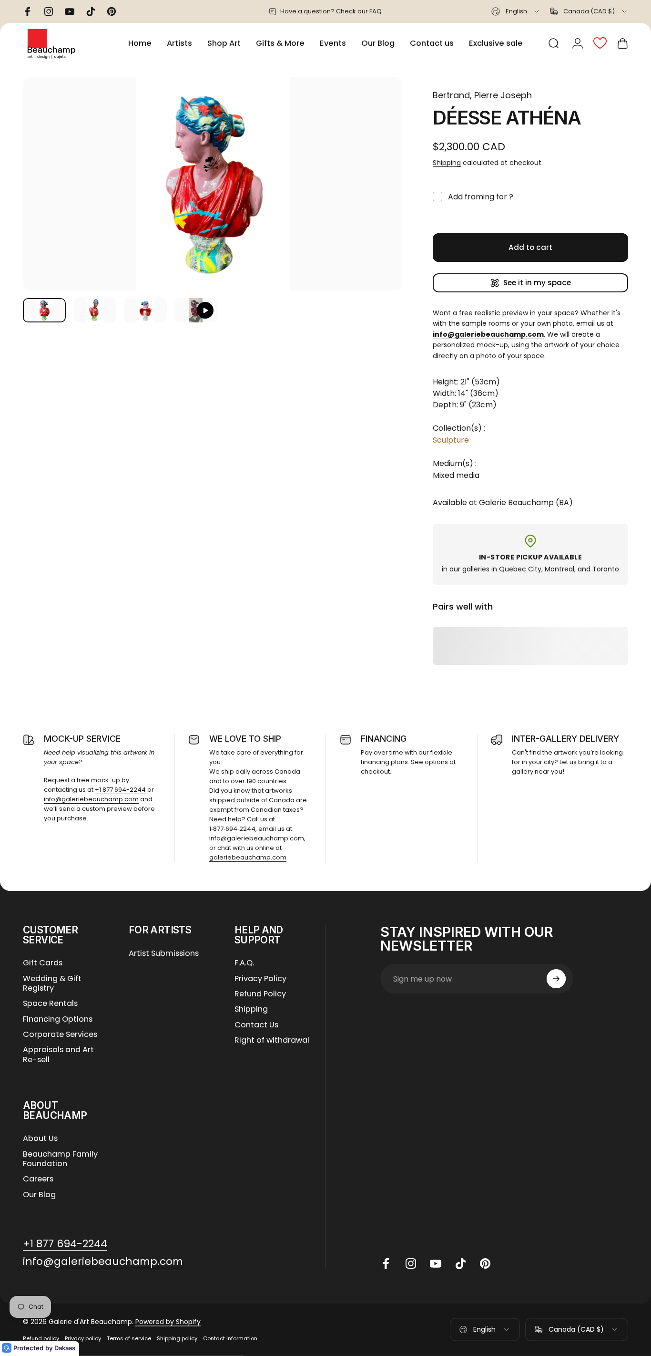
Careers (38, 1179)
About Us (40, 1138)
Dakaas (64, 1348)
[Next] (377, 200)
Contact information (230, 1338)
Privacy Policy (260, 978)
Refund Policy (260, 994)
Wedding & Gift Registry (52, 984)
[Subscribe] (556, 978)
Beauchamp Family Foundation (60, 1159)
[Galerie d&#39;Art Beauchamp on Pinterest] (485, 1263)
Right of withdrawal (271, 1040)
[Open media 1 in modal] (212, 183)
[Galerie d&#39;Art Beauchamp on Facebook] (386, 1263)
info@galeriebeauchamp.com (91, 799)
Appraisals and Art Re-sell (58, 1055)
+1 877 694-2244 (120, 789)
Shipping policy (177, 1338)
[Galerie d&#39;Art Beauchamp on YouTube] (435, 1263)
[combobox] (515, 11)
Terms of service (129, 1338)
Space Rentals (50, 1003)
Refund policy (41, 1338)
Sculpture (451, 440)
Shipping (447, 162)
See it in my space (537, 283)
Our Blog (39, 1195)
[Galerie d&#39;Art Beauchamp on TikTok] (460, 1263)
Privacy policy (83, 1338)
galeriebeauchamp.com (247, 857)
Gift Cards (42, 963)
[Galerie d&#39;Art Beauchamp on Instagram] (411, 1263)
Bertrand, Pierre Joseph (482, 95)
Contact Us (256, 1025)
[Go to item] (44, 310)
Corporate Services (60, 1034)
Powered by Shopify (168, 1321)
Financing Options (57, 1019)
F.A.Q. (244, 963)
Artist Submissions (164, 953)
